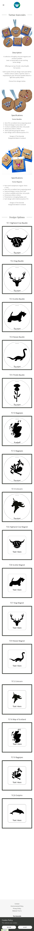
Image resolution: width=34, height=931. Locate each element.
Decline (9, 927)
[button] (4, 5)
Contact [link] (17, 904)
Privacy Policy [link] (17, 908)
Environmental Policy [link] (17, 906)
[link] (17, 5)
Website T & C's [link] (17, 911)
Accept (25, 927)
